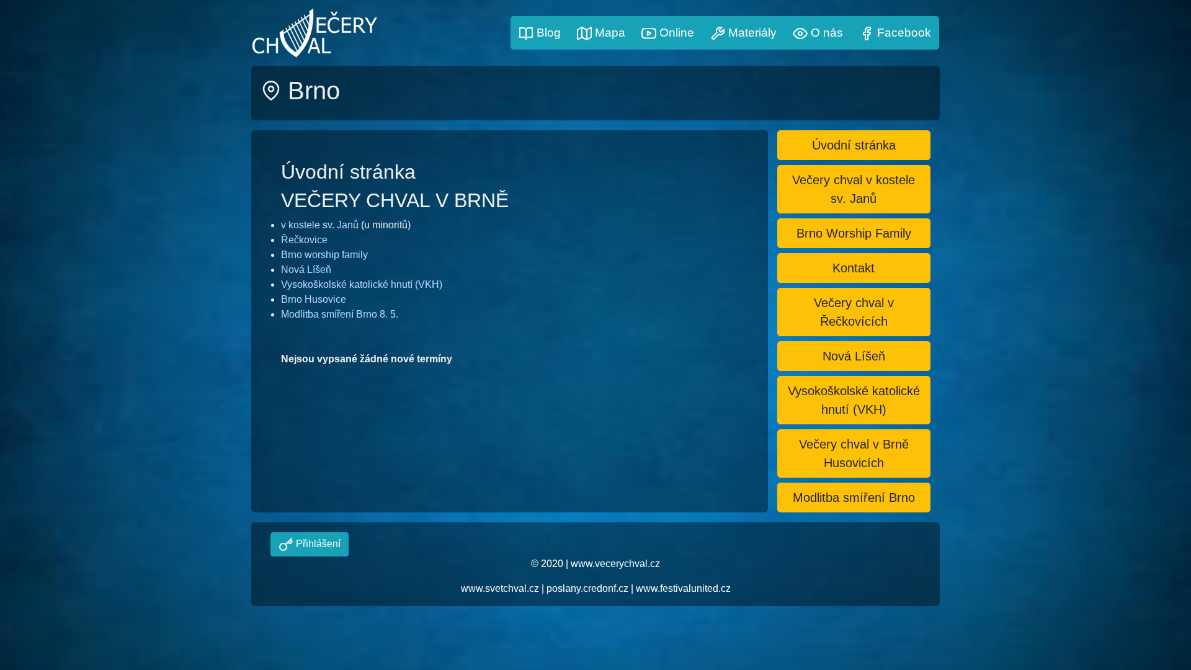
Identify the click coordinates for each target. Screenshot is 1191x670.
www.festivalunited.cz (683, 588)
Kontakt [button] (853, 268)
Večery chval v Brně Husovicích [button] (854, 453)
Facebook (902, 32)
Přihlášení (317, 543)
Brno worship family (324, 254)
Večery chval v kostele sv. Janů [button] (853, 189)
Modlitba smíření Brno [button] (854, 497)
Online (675, 32)
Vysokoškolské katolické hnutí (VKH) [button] (854, 400)
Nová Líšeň (306, 269)
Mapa (608, 32)
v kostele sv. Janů (320, 225)
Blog (547, 32)
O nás (825, 32)
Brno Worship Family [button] (853, 233)
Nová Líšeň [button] (854, 356)
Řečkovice (304, 239)
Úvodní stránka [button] (854, 145)
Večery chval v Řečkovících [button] (854, 312)
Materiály (751, 32)
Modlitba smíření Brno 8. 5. (339, 314)
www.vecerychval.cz (615, 563)
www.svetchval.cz (500, 588)
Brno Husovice (313, 299)
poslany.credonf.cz (587, 588)
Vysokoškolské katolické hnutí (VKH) (361, 284)
